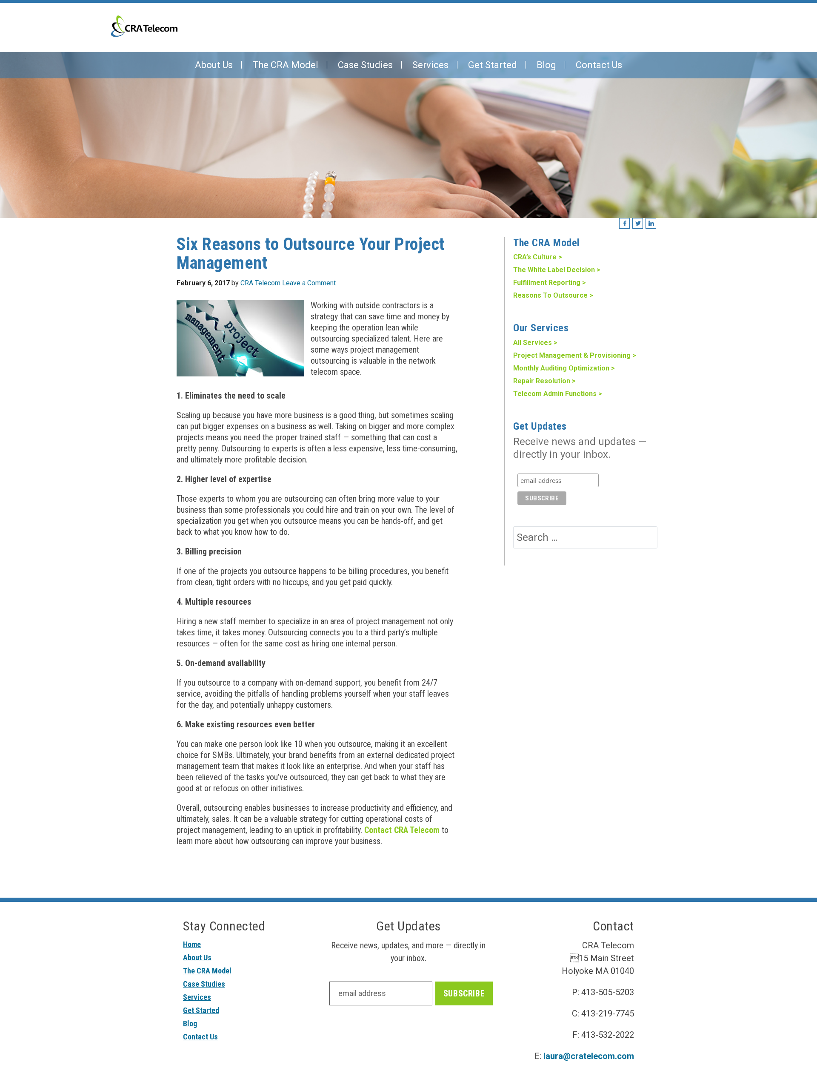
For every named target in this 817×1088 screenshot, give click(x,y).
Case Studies (204, 983)
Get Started (201, 1010)
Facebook (625, 223)
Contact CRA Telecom (402, 830)
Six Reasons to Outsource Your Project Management (311, 253)
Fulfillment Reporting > (549, 282)
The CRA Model (207, 970)
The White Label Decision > (556, 270)
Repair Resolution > (544, 381)
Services (197, 997)
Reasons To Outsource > (553, 295)
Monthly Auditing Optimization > (564, 368)
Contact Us (200, 1036)
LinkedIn (651, 223)
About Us (197, 957)
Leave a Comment (309, 283)
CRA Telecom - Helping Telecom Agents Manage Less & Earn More (144, 26)
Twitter (638, 223)
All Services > (535, 343)
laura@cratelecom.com (588, 1056)
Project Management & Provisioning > (574, 355)
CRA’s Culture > (537, 257)
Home (192, 944)
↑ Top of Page (785, 1057)
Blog (190, 1023)
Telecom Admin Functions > (557, 394)
